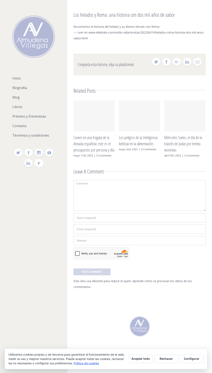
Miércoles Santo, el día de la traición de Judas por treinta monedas (183, 144)
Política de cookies (86, 363)
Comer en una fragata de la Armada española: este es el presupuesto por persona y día (93, 144)
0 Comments (103, 155)
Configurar (191, 358)
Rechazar (166, 358)
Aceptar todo (140, 358)
